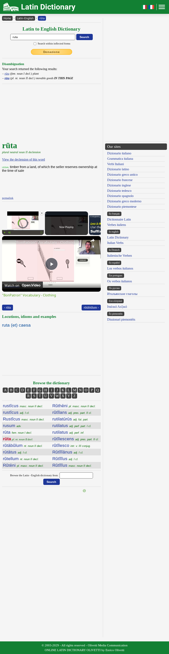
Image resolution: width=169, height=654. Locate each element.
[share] (92, 240)
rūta (42, 18)
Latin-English (25, 18)
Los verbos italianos (120, 268)
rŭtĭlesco (71, 445)
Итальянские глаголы (122, 294)
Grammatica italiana (120, 158)
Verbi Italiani (115, 164)
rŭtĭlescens (75, 438)
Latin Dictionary (118, 237)
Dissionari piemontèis (121, 319)
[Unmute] (9, 232)
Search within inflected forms (54, 43)
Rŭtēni (23, 465)
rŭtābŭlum (23, 445)
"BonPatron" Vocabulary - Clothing (45, 242)
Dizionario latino (118, 169)
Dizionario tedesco (119, 190)
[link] (9, 243)
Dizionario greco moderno (124, 201)
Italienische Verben (119, 255)
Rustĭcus (24, 419)
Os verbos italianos (119, 281)
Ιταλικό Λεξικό (117, 306)
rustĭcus (23, 405)
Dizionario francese (120, 180)
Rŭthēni (74, 405)
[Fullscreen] (41, 232)
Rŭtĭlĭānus (67, 452)
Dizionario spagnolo (120, 196)
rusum (12, 425)
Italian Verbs (115, 243)
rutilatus (71, 425)
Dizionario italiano (119, 153)
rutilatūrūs (70, 419)
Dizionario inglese (119, 185)
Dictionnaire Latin (119, 219)
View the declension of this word (23, 159)
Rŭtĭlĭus (65, 458)
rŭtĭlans (72, 412)
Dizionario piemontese (121, 206)
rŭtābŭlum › (91, 307)
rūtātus (15, 452)
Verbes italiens (116, 225)
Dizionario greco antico (122, 174)
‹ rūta (7, 307)
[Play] (4, 232)
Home (7, 18)
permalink (7, 197)
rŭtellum (21, 458)
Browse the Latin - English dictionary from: (34, 475)
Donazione (51, 52)
